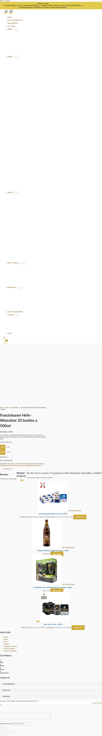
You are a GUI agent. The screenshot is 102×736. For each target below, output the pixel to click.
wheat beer (37, 465)
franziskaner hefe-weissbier (9, 465)
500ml (8, 452)
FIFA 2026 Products (15, 20)
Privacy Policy (97, 703)
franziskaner (40, 464)
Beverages (11, 287)
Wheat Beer (15, 407)
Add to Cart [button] (78, 627)
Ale (9, 464)
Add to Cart (80, 517)
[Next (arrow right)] (7, 734)
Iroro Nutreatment (15, 312)
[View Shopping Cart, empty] (5, 341)
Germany (21, 465)
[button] (4, 338)
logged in (38, 477)
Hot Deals (11, 26)
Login (9, 333)
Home (9, 17)
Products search (5, 723)
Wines (9, 56)
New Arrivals (12, 23)
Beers (9, 29)
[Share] (13, 731)
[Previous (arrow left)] (2, 734)
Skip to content (5, 1)
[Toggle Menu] (16, 29)
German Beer (19, 464)
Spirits (10, 192)
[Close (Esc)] (18, 731)
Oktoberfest (29, 465)
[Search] (2, 727)
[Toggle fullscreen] (7, 731)
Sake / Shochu (13, 263)
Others (10, 315)
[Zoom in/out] (2, 731)
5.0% (8, 447)
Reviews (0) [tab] (8, 469)
